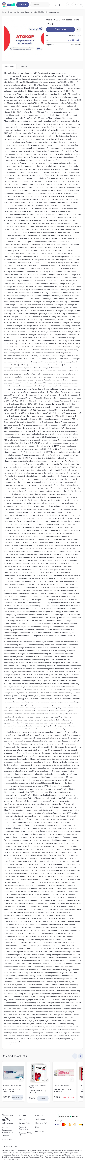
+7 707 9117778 (6, 1119)
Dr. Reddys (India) (74, 40)
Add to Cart (62, 29)
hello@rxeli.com (8, 1123)
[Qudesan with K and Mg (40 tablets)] (38, 1072)
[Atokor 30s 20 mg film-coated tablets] (24, 38)
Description (9, 66)
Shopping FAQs (41, 1123)
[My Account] (68, 4)
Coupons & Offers (26, 1133)
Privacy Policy (25, 1123)
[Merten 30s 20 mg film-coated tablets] (13, 1072)
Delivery (22, 1115)
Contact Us (39, 1131)
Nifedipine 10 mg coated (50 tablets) (63, 1090)
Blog (37, 1127)
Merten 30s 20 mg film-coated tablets (11, 1090)
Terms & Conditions (23, 1128)
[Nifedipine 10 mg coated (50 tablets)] (64, 1072)
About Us (39, 1115)
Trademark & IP (41, 1119)
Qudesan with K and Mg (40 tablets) (37, 1092)
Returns (22, 1119)
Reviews (24, 66)
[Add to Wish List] (78, 29)
